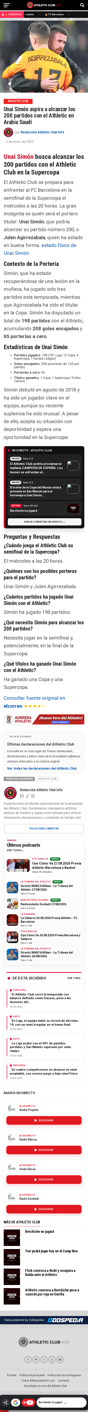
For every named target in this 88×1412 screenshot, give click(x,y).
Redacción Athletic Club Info (42, 132)
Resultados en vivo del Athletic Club (45, 1386)
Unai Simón (19, 156)
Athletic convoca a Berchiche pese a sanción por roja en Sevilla (52, 1292)
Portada (11, 1375)
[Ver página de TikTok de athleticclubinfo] (52, 1359)
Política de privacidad (32, 1375)
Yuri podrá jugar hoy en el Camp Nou (51, 1251)
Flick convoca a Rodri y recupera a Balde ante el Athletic (50, 1272)
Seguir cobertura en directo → (44, 522)
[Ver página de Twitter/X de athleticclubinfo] (36, 1359)
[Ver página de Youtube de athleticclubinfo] (59, 1359)
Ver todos (14, 850)
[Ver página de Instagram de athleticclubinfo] (44, 1359)
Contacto (63, 1380)
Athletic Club (47, 778)
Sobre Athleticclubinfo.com (38, 1380)
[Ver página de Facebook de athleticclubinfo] (28, 1359)
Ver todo (73, 978)
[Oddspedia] (64, 1320)
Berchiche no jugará (39, 1231)
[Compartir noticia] (5, 1402)
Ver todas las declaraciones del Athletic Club (42, 768)
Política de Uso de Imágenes (64, 1375)
